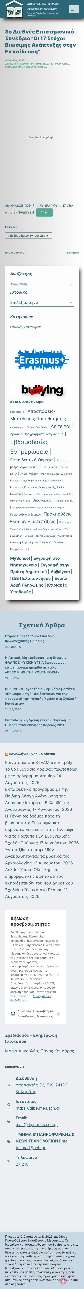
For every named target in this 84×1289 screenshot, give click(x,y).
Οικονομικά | (43, 500)
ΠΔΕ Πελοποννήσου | (31, 578)
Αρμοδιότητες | (17, 427)
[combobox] (38, 284)
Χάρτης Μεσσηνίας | (45, 536)
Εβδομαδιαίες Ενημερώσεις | (29, 235)
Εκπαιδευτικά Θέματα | (32, 459)
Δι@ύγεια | (61, 571)
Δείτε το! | (62, 426)
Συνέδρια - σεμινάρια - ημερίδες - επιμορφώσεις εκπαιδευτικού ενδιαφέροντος (37, 65)
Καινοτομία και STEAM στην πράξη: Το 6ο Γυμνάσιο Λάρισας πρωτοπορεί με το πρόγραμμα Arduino (41, 769)
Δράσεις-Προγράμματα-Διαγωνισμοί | (38, 434)
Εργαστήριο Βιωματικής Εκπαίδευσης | (42, 480)
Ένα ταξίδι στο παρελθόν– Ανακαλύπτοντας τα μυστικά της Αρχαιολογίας (37, 856)
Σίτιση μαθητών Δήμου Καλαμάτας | (44, 529)
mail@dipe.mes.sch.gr (37, 1124)
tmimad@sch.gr (30, 1147)
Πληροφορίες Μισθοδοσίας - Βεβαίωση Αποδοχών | (38, 507)
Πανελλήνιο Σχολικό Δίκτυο (32, 754)
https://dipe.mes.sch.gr (38, 1108)
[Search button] (70, 284)
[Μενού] (74, 9)
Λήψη (44, 212)
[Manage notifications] (63, 1281)
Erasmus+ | (18, 412)
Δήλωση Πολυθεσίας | (38, 427)
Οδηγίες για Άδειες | (20, 500)
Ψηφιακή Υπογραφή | (40, 542)
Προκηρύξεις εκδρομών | (26, 514)
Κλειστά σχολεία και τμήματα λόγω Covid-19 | (48, 494)
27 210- (23, 1164)
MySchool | (21, 558)
